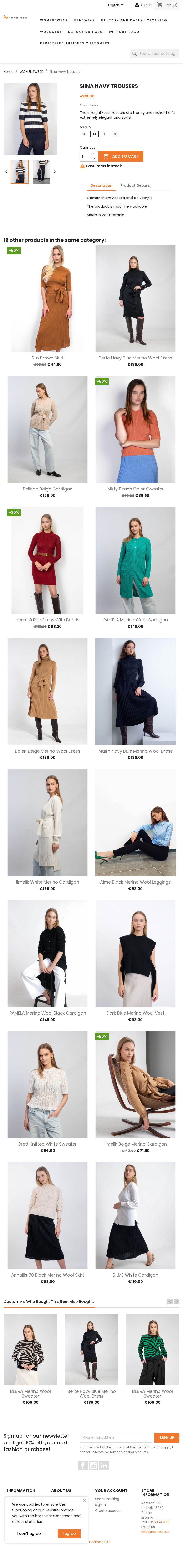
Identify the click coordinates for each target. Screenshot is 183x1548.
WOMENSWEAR (54, 20)
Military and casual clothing (134, 20)
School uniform (85, 32)
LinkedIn (106, 1472)
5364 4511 (161, 1522)
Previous (170, 1301)
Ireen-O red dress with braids (48, 620)
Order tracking (107, 1498)
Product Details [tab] (135, 185)
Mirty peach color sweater (135, 489)
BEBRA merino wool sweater (30, 1393)
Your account (111, 1490)
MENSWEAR (84, 20)
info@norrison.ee (155, 1531)
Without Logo (124, 32)
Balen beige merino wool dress (47, 751)
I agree (69, 1533)
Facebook (87, 1472)
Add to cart (120, 156)
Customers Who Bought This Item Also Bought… (49, 1302)
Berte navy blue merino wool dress (135, 358)
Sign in (100, 1504)
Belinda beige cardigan (47, 489)
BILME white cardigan (135, 1275)
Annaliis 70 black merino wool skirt (47, 1275)
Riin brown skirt (48, 358)
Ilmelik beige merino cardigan (135, 1144)
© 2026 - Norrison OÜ (91, 1541)
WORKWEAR (51, 32)
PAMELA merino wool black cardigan (47, 1013)
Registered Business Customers (75, 43)
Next (176, 1301)
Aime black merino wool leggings (135, 882)
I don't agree (29, 1533)
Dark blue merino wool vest (135, 1013)
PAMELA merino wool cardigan (135, 620)
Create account (108, 1510)
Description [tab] (101, 185)
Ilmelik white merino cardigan (47, 882)
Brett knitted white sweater (47, 1144)
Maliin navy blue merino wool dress (135, 751)
